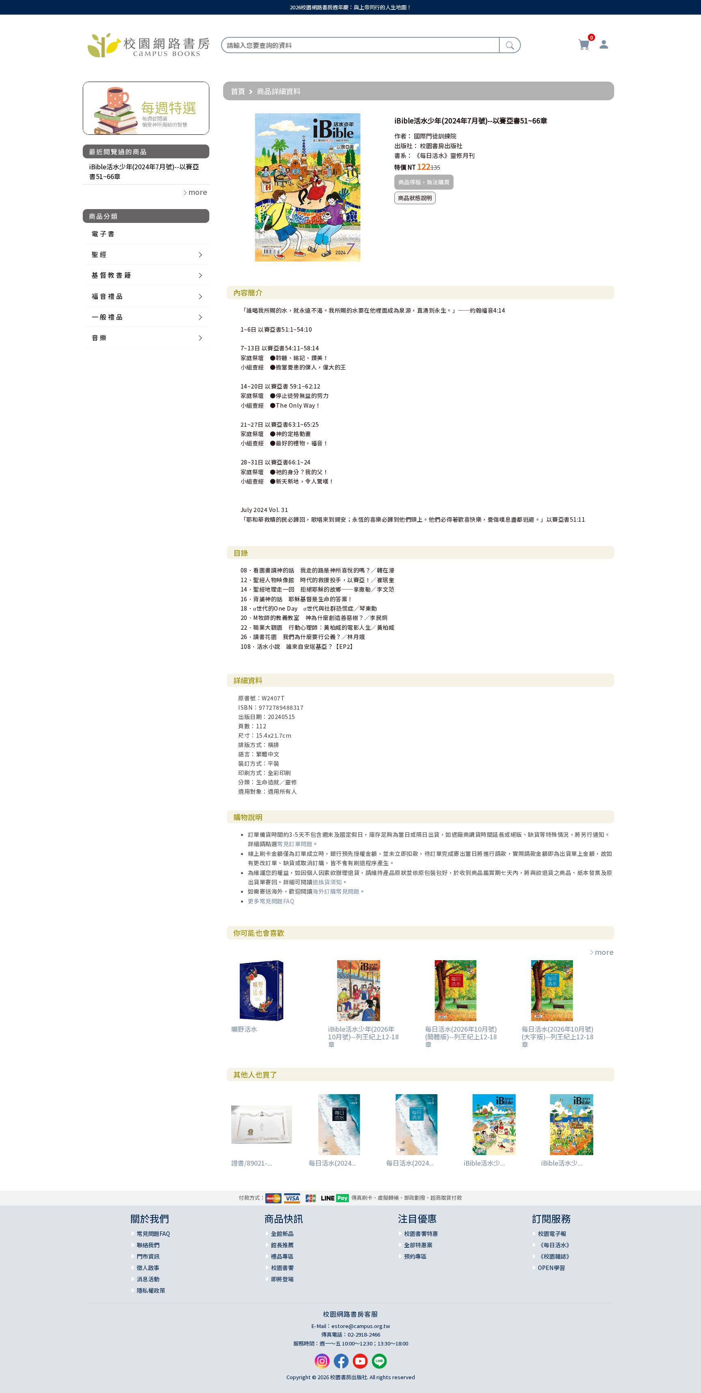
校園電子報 (552, 1233)
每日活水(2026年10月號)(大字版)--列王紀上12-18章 (557, 1036)
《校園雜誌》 (555, 1256)
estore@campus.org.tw (360, 1326)
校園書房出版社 (441, 145)
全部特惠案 (418, 1245)
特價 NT (405, 167)
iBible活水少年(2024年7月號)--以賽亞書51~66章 (144, 171)
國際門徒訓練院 (435, 136)
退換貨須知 (327, 882)
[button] (374, 120)
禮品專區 (282, 1256)
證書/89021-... (251, 1163)
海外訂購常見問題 (335, 891)
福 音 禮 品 (107, 296)
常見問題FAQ (153, 1233)
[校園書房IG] (322, 1364)
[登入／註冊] (603, 45)
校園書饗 (282, 1267)
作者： (403, 136)
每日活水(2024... (332, 1163)
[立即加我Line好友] (379, 1364)
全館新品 (282, 1233)
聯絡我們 (148, 1245)
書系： (403, 155)
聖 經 (99, 254)
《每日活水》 (555, 1245)
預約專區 (415, 1256)
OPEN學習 (551, 1267)
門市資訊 (148, 1256)
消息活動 (148, 1279)
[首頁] (148, 44)
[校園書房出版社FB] (341, 1364)
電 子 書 (103, 233)
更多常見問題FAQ (271, 901)
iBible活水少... (484, 1163)
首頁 (238, 91)
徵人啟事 (148, 1267)
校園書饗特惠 (421, 1233)
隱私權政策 (151, 1290)
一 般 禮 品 (107, 317)
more (604, 951)
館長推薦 (282, 1245)
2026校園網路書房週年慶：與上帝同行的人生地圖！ (351, 7)
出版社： (406, 145)
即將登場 (282, 1279)
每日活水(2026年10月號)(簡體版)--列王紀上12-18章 (461, 1036)
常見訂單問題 (294, 844)
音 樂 (99, 337)
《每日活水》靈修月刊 (444, 155)
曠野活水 (244, 1029)
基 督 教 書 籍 (111, 275)
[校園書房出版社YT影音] (360, 1364)
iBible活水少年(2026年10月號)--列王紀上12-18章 (363, 1036)
